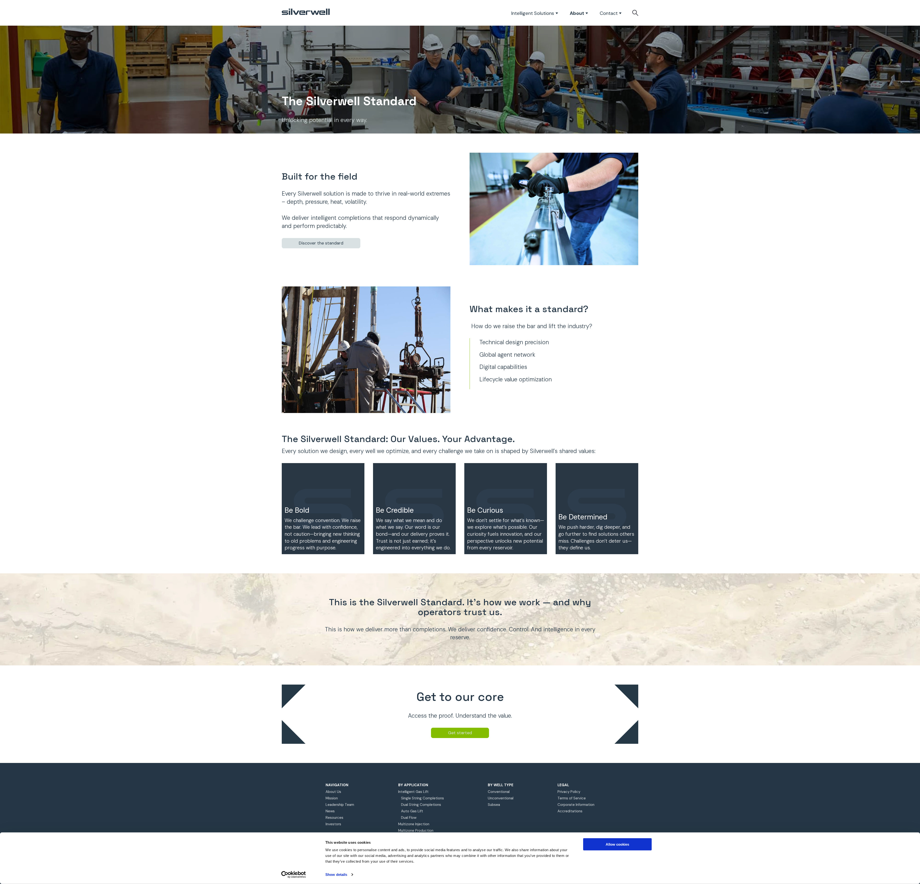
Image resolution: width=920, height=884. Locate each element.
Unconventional (500, 798)
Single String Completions (422, 798)
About (577, 13)
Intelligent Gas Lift (413, 791)
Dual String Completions (421, 804)
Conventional (499, 791)
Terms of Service (572, 798)
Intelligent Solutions (533, 13)
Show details (336, 874)
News (330, 811)
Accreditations (570, 811)
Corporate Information (576, 804)
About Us (333, 791)
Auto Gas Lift (412, 811)
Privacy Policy (569, 791)
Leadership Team (340, 804)
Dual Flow (408, 817)
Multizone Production (415, 830)
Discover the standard (321, 243)
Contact (609, 13)
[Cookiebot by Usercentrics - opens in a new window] (294, 874)
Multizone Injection (413, 824)
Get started (460, 733)
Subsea (494, 804)
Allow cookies (617, 844)
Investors (333, 824)
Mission (332, 798)
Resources (334, 817)
